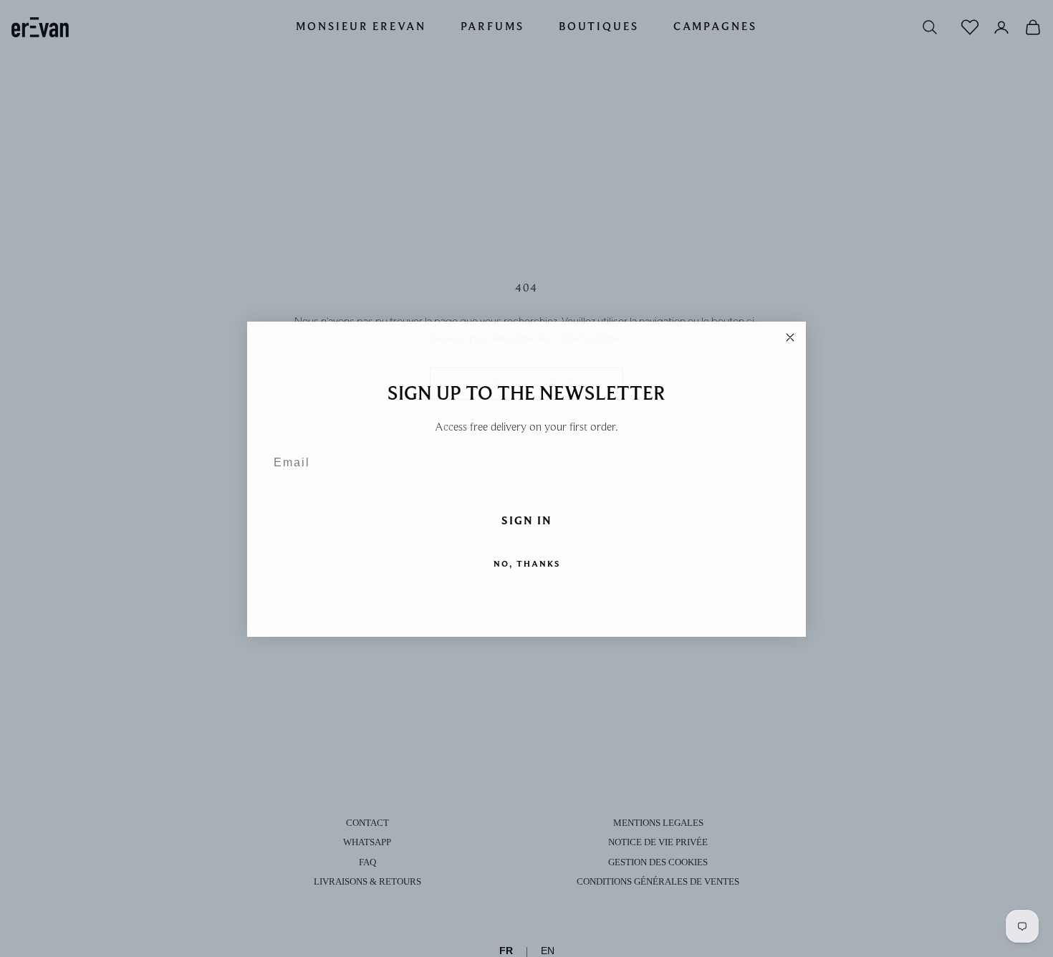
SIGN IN (526, 520)
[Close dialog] (790, 336)
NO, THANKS (527, 562)
